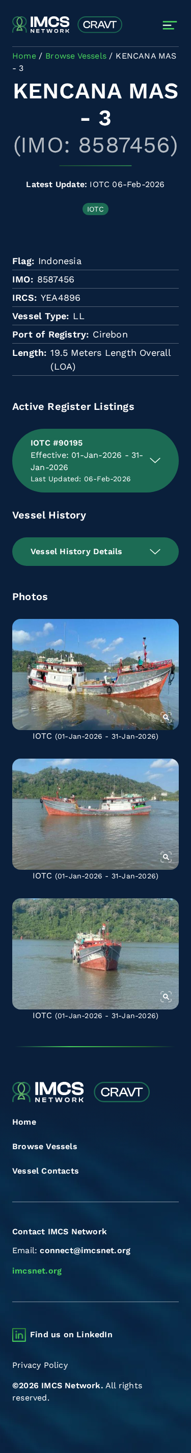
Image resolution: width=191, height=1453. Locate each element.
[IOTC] (95, 674)
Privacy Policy (40, 1365)
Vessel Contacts (45, 1171)
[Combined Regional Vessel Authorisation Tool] (67, 25)
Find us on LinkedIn (71, 1334)
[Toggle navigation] (170, 25)
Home (24, 1122)
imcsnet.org (37, 1271)
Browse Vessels (44, 1146)
